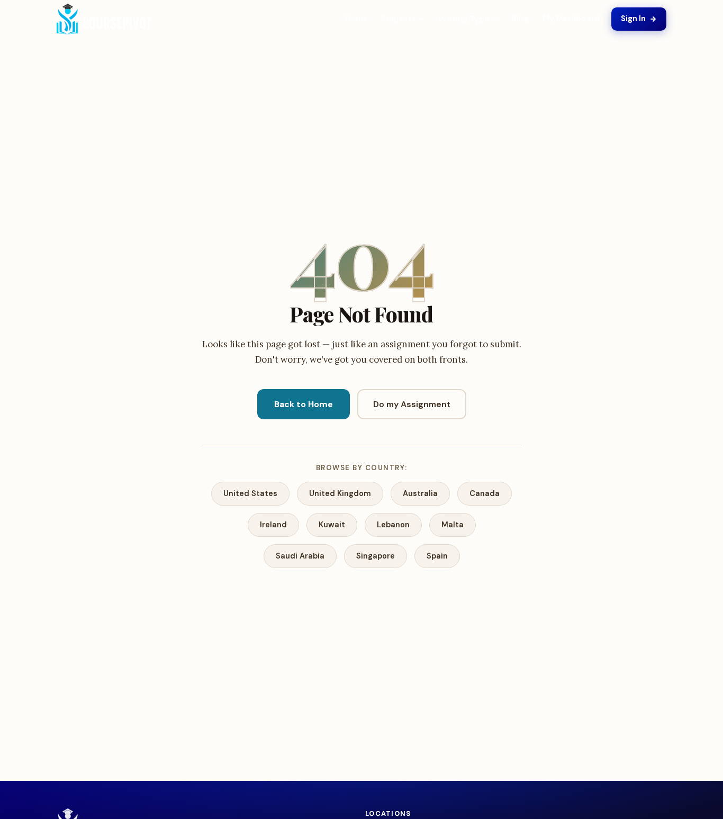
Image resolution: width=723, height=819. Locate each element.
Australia (420, 493)
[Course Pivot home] (104, 19)
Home (356, 18)
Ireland (273, 524)
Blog (520, 18)
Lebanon (393, 524)
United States (250, 493)
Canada (484, 493)
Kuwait (332, 524)
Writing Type (464, 19)
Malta (452, 524)
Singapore (375, 556)
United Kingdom (340, 493)
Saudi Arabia (300, 556)
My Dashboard (571, 18)
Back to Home (303, 404)
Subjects (399, 19)
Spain (437, 556)
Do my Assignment (411, 404)
